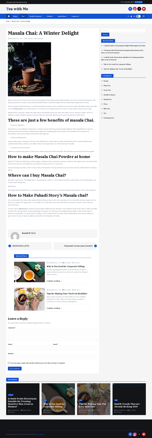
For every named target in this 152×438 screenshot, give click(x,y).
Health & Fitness (35, 16)
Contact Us (75, 16)
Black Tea (107, 86)
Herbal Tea (107, 99)
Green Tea (107, 90)
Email (55, 344)
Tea (22, 16)
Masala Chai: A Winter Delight (21, 21)
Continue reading (53, 281)
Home (15, 16)
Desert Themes (40, 434)
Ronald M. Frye (14, 38)
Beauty (106, 81)
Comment (12, 328)
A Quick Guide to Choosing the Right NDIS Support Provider (124, 46)
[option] (22, 399)
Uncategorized (109, 118)
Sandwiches (62, 16)
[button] (142, 380)
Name (10, 344)
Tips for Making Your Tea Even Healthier (118, 69)
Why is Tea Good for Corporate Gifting (117, 64)
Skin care (107, 109)
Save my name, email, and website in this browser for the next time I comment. (38, 363)
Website (11, 353)
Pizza (105, 104)
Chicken (49, 16)
